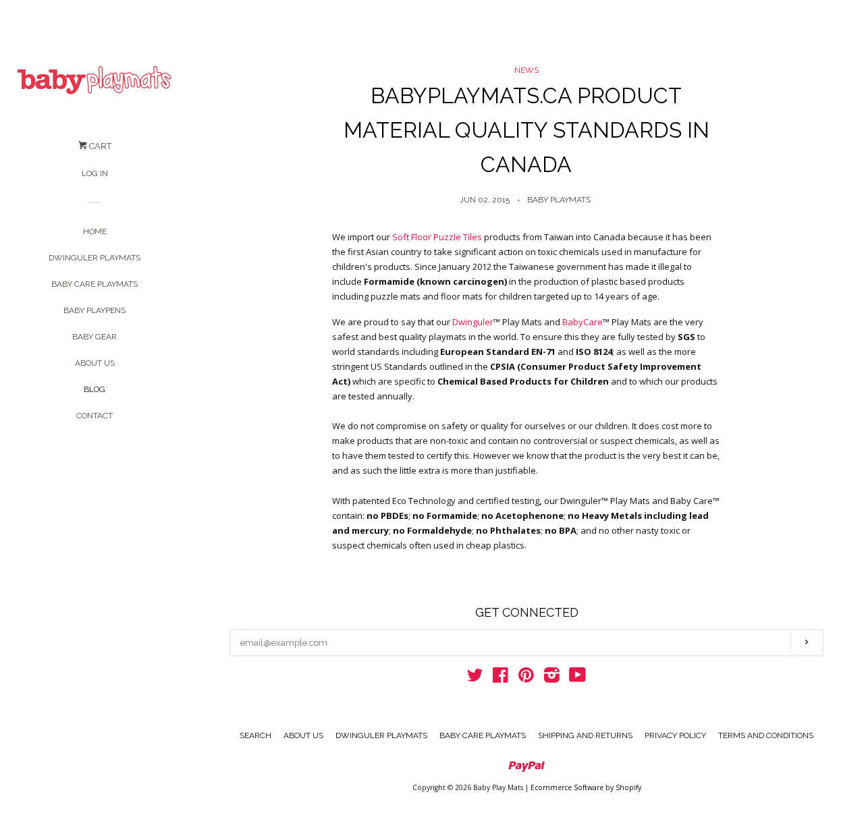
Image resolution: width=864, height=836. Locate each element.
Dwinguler (472, 322)
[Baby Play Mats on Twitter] (475, 678)
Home (95, 231)
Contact (94, 415)
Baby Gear (94, 336)
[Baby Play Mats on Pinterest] (526, 678)
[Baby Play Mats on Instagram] (551, 678)
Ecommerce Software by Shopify (586, 787)
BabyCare (582, 322)
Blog (94, 389)
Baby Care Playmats (94, 284)
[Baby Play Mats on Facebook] (500, 678)
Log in (95, 173)
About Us (95, 363)
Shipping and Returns (585, 735)
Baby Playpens (94, 310)
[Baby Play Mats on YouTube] (577, 678)
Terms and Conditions (765, 735)
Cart (99, 146)
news (526, 70)
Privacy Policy (675, 735)
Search (255, 735)
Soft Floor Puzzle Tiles (437, 237)
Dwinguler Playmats (94, 257)
